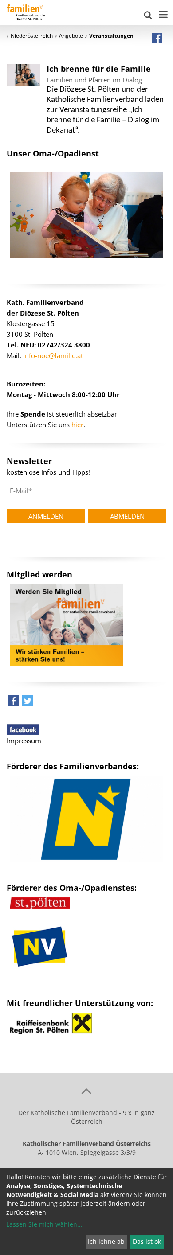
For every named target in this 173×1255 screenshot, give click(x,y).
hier (77, 424)
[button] (13, 703)
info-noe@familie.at (53, 355)
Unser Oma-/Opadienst (53, 153)
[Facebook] (157, 37)
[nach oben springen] (86, 1090)
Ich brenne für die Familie (99, 68)
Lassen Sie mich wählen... (44, 1224)
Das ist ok (147, 1241)
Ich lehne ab (106, 1241)
